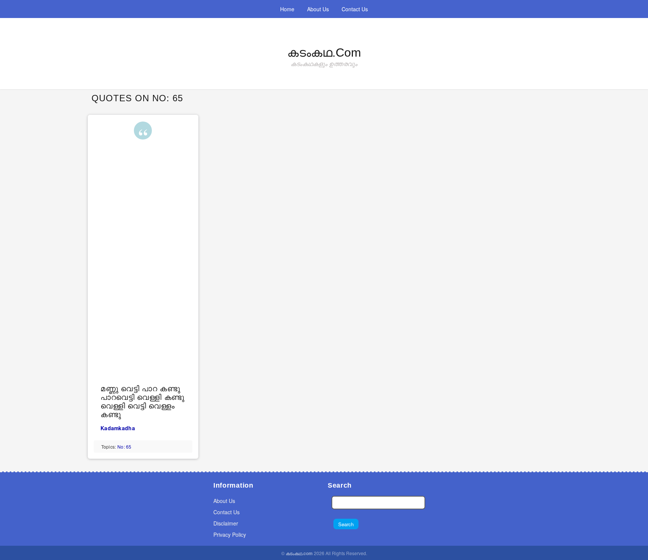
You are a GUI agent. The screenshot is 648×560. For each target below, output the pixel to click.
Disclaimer (225, 523)
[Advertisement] (144, 268)
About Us (318, 9)
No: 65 (124, 446)
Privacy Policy (229, 534)
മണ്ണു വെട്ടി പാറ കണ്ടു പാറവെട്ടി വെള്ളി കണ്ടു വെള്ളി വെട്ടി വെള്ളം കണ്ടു (142, 401)
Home (287, 9)
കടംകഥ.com (324, 52)
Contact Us (355, 9)
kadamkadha (117, 428)
